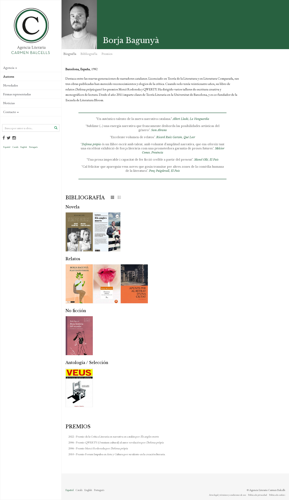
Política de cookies (277, 494)
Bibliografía (89, 53)
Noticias (9, 103)
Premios (107, 53)
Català (15, 147)
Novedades (10, 85)
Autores (8, 76)
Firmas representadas (17, 94)
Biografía (70, 53)
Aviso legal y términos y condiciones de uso (227, 494)
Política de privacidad (257, 494)
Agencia (8, 67)
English (23, 147)
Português (33, 147)
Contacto (9, 112)
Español (6, 147)
